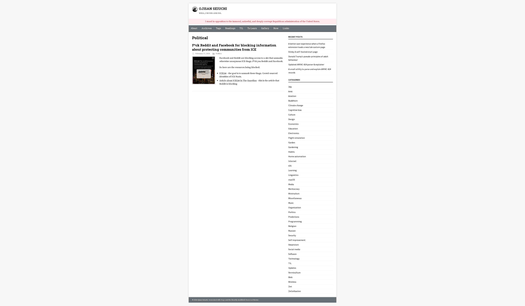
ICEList (222, 73)
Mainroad (249, 300)
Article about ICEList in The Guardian (238, 80)
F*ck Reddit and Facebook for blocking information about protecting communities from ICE (234, 47)
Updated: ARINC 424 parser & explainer (306, 64)
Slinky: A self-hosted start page (303, 51)
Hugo (223, 300)
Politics (219, 53)
